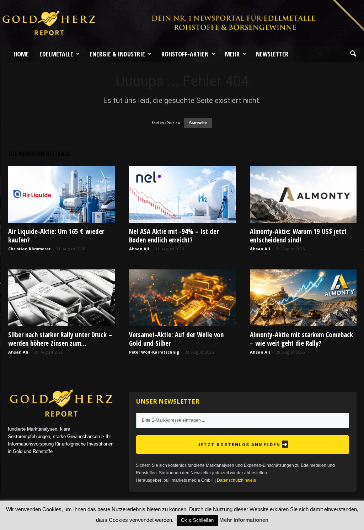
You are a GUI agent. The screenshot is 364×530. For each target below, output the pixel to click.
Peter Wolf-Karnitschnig (154, 352)
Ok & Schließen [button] (197, 520)
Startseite (198, 123)
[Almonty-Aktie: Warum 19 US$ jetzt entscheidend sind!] (303, 194)
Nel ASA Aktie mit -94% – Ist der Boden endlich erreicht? (174, 236)
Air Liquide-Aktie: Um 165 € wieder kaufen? (56, 236)
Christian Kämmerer (29, 248)
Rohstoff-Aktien (185, 54)
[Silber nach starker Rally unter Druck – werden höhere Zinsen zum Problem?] (61, 297)
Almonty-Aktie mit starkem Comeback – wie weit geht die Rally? (301, 339)
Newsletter (272, 54)
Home (21, 54)
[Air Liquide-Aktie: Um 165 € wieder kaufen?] (61, 194)
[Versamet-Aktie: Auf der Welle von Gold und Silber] (182, 297)
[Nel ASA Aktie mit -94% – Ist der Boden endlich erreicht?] (182, 194)
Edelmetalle (56, 54)
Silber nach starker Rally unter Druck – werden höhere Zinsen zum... (60, 339)
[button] (353, 54)
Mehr (232, 54)
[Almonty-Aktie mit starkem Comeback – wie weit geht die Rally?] (303, 297)
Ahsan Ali (139, 248)
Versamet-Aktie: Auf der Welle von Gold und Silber (176, 339)
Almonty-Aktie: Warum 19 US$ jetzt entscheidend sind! (298, 236)
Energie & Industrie (117, 54)
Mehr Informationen (243, 520)
